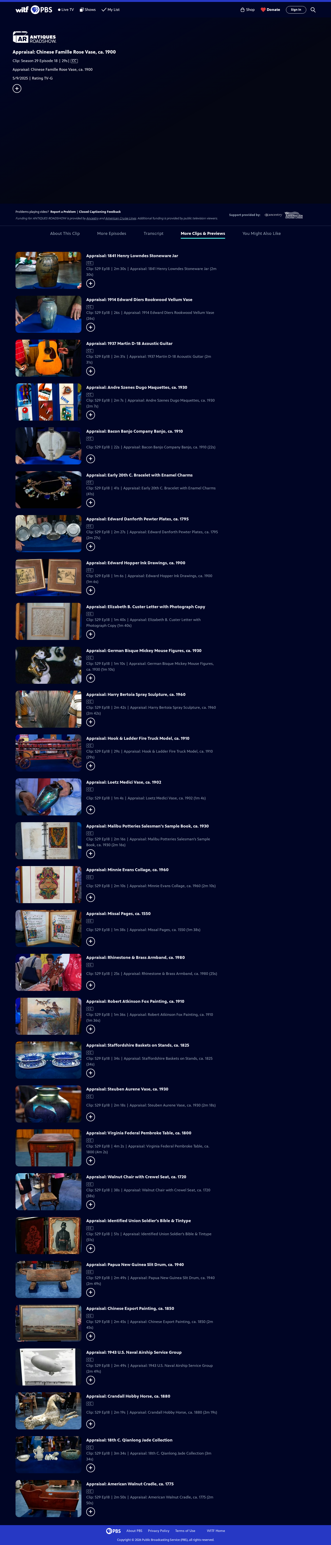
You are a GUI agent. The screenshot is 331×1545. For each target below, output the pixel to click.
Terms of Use (185, 1531)
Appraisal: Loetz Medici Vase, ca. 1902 (123, 782)
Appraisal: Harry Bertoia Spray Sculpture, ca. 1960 (136, 694)
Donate (273, 9)
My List (114, 9)
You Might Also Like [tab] (262, 233)
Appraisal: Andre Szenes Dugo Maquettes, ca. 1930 (136, 387)
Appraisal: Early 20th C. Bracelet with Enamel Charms (139, 475)
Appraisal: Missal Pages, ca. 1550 (118, 913)
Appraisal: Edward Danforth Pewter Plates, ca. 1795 (137, 519)
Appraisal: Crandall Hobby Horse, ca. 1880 (128, 1396)
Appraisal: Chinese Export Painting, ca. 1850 (130, 1308)
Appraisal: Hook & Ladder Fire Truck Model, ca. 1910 (137, 738)
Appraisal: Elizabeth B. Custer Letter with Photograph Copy (145, 606)
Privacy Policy (158, 1531)
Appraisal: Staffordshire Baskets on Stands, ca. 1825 (137, 1045)
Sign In (296, 10)
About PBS (134, 1531)
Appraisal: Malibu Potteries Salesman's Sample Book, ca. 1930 (147, 826)
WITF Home (216, 1531)
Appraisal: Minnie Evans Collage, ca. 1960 (127, 869)
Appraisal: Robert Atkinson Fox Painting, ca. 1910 (135, 1001)
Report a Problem (63, 212)
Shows (90, 9)
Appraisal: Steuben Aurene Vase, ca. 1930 (127, 1089)
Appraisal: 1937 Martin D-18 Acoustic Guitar (129, 343)
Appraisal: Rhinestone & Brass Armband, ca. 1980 (135, 957)
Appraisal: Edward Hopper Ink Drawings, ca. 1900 (135, 562)
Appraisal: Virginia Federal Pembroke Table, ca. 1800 (138, 1133)
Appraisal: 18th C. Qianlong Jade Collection (129, 1440)
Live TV (68, 9)
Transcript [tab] (153, 233)
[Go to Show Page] (172, 37)
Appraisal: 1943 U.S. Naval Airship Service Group (134, 1352)
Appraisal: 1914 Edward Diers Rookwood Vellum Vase (139, 299)
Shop (250, 9)
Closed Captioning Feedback (100, 212)
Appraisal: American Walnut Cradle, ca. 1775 (130, 1484)
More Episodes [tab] (111, 233)
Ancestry (92, 218)
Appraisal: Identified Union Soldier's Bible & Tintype (138, 1220)
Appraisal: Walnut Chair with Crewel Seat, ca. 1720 (136, 1176)
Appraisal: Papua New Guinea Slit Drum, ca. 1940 (135, 1264)
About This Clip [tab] (65, 233)
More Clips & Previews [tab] (203, 233)
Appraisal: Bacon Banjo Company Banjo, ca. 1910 (134, 431)
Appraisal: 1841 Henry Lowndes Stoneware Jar (132, 255)
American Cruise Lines (120, 218)
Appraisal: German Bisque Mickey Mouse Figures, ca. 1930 (144, 650)
